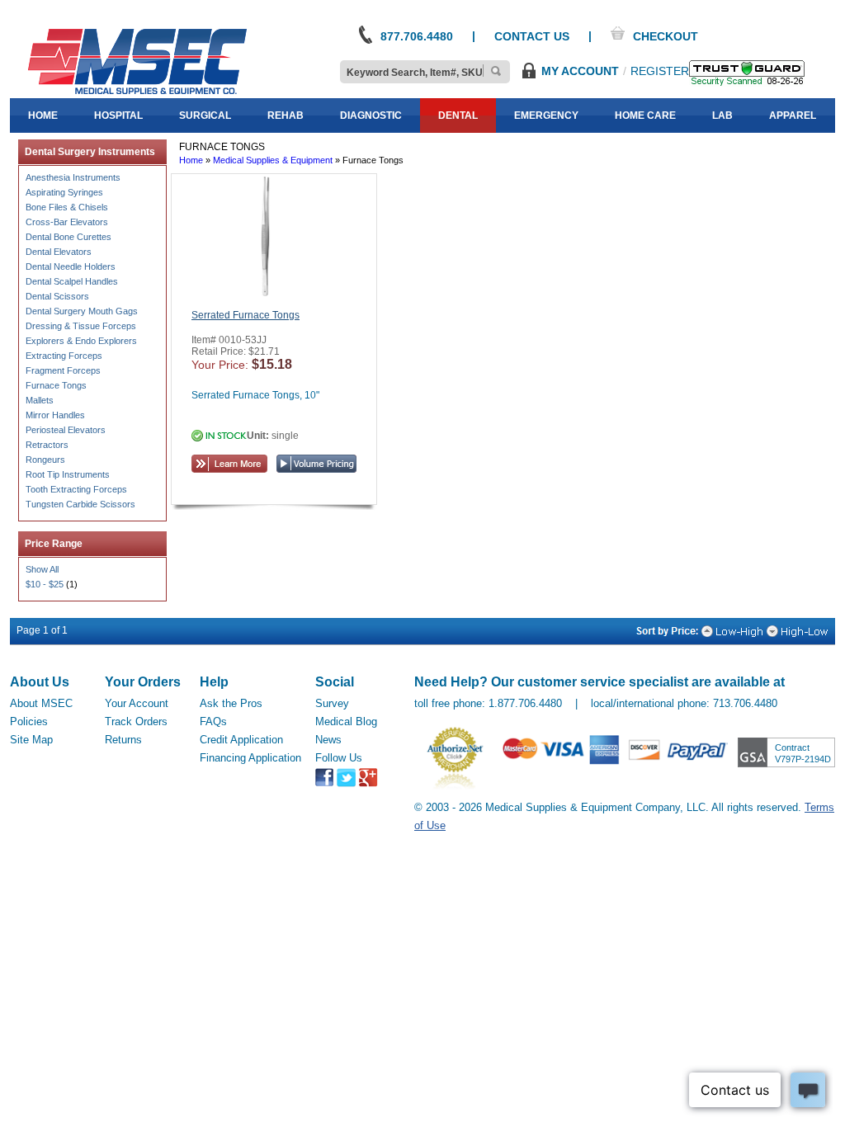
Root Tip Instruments (68, 474)
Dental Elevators (59, 252)
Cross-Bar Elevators (67, 222)
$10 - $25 (45, 584)
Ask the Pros (231, 703)
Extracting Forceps (64, 356)
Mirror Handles (55, 415)
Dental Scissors (57, 296)
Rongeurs (45, 459)
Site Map (31, 739)
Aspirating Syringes (64, 192)
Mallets (40, 400)
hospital (118, 115)
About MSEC (41, 703)
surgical (205, 115)
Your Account (136, 703)
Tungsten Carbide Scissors (80, 504)
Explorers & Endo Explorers (81, 341)
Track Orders (136, 721)
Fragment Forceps (63, 370)
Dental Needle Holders (71, 266)
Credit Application (241, 739)
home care (645, 115)
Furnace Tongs (56, 385)
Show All (42, 569)
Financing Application (250, 758)
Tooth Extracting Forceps (76, 489)
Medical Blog (346, 721)
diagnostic (371, 115)
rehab (285, 115)
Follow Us (338, 758)
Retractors (47, 445)
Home (191, 160)
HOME (43, 115)
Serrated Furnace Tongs (245, 315)
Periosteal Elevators (66, 430)
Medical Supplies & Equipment (273, 160)
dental (458, 115)
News (328, 739)
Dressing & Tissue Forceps (81, 326)
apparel (792, 115)
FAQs (213, 721)
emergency (546, 115)
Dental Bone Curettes (68, 237)
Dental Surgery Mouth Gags (82, 311)
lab (722, 115)
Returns (123, 739)
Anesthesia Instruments (73, 177)
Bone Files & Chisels (67, 207)
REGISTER (659, 71)
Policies (29, 721)
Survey (332, 703)
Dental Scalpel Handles (72, 281)
